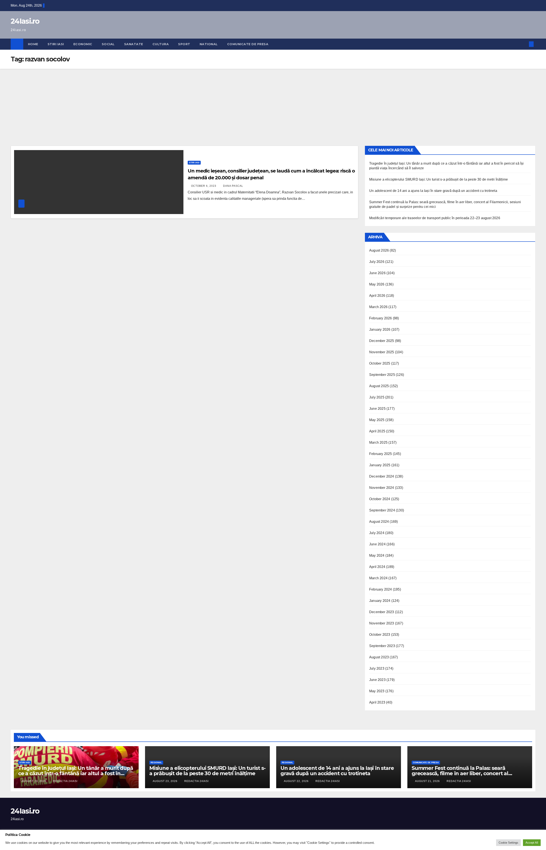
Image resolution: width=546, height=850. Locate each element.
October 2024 (379, 499)
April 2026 (377, 295)
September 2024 (382, 510)
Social (108, 44)
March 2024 (378, 578)
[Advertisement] (273, 101)
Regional (156, 762)
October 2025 (379, 363)
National (209, 44)
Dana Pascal (233, 185)
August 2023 (379, 657)
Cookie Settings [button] (508, 842)
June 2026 (377, 273)
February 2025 (380, 454)
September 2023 (382, 646)
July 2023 (376, 668)
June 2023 (377, 680)
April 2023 (377, 702)
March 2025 (378, 442)
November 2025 (381, 352)
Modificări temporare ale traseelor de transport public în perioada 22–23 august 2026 (434, 218)
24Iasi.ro (25, 21)
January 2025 (379, 465)
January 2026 (379, 329)
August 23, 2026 (34, 781)
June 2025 (377, 408)
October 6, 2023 (204, 185)
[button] (524, 44)
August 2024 (379, 521)
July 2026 (376, 262)
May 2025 (377, 420)
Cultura (160, 44)
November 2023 (381, 623)
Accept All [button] (532, 842)
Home (33, 44)
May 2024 (377, 555)
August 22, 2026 (296, 781)
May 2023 (377, 691)
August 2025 (379, 386)
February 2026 (380, 318)
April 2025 (377, 431)
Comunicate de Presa (248, 44)
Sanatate (133, 44)
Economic (82, 44)
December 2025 (381, 341)
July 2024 (376, 533)
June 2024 (377, 544)
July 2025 (376, 397)
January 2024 (379, 600)
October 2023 (379, 634)
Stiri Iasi (56, 44)
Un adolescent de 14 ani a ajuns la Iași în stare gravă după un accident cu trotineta (433, 191)
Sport (184, 44)
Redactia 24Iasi (65, 781)
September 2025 (382, 374)
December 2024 (381, 476)
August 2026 (379, 250)
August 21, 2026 (428, 781)
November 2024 (381, 487)
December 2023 (381, 612)
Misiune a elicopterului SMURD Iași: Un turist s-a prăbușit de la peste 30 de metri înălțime (438, 179)
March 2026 (378, 307)
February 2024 (380, 589)
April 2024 (377, 567)
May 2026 (377, 284)
